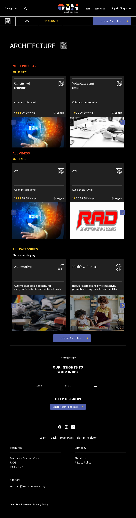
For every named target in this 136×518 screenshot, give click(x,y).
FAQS (13, 462)
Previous (13, 122)
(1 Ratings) (31, 112)
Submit (94, 386)
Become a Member (110, 21)
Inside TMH (17, 467)
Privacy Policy (83, 462)
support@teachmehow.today (27, 486)
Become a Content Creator (26, 458)
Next (122, 122)
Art (27, 20)
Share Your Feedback (65, 407)
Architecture (51, 20)
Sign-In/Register (87, 437)
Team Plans (99, 8)
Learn (42, 437)
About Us (80, 458)
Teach (87, 8)
